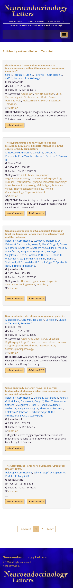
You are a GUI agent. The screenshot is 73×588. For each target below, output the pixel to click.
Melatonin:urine (31, 100)
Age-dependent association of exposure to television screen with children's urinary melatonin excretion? (34, 68)
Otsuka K (39, 397)
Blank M (40, 258)
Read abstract (15, 125)
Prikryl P (30, 258)
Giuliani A (26, 152)
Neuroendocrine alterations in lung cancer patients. (35, 316)
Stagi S (29, 74)
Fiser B (22, 255)
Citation (13, 107)
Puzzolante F (12, 156)
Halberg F (35, 78)
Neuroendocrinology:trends (20, 284)
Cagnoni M (59, 472)
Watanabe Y (12, 258)
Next (50, 529)
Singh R (54, 244)
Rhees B (44, 408)
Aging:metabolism (44, 93)
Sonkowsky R (12, 262)
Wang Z (36, 244)
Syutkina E (51, 247)
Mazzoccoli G (21, 78)
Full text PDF (37, 213)
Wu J (22, 258)
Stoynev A (39, 240)
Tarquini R (18, 74)
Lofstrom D (56, 408)
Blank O (51, 258)
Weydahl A (60, 401)
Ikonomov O (53, 240)
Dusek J (45, 255)
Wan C (45, 244)
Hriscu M (19, 265)
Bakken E (30, 265)
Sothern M (38, 247)
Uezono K (56, 255)
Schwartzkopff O (30, 262)
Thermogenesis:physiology (28, 188)
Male (18, 100)
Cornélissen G (54, 74)
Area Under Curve (37, 338)
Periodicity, (43, 284)
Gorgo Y (38, 401)
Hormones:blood (46, 342)
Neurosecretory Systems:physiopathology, (30, 347)
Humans (9, 100)
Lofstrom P (11, 412)
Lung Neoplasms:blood (18, 345)
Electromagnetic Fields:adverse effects (26, 97)
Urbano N (39, 156)
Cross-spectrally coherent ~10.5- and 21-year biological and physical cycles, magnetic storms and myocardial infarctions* (35, 390)
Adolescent (27, 93)
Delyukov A (27, 401)
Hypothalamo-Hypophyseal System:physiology (41, 181)
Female (53, 97)
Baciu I (9, 265)
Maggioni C (39, 251)
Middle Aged (43, 185)
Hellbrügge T (48, 262)
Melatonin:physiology (23, 185)
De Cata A (50, 152)
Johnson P (24, 412)
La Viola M (26, 156)
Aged (24, 338)
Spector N (61, 262)
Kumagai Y (53, 251)
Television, (11, 104)
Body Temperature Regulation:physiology (27, 176)
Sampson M (23, 244)
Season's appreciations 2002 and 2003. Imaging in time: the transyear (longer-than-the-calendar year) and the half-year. (34, 233)
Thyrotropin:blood (35, 192)
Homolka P (34, 255)
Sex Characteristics (51, 100)
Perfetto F (40, 74)
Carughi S (38, 152)
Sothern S (25, 247)
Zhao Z (49, 401)
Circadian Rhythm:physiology (46, 178)
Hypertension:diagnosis (44, 281)
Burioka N (13, 401)
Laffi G (9, 78)
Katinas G (10, 244)
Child (58, 93)
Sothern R (13, 247)
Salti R (8, 74)
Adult (24, 175)
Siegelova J (11, 255)
